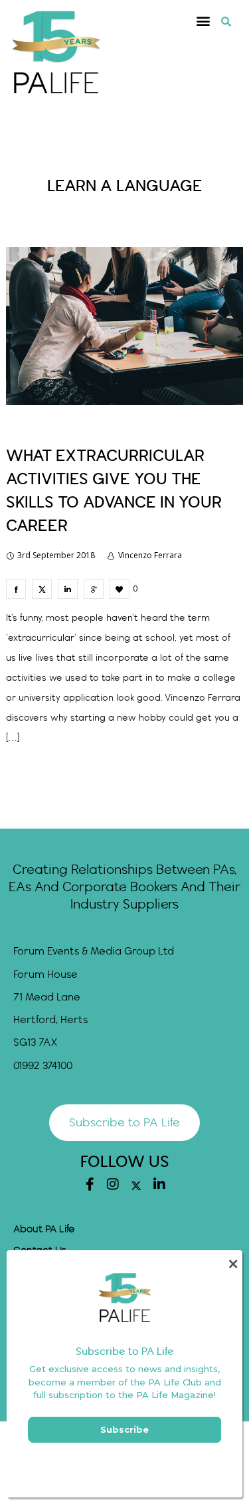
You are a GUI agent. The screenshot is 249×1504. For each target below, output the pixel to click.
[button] (203, 21)
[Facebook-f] (89, 1184)
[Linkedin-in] (159, 1184)
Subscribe (124, 1429)
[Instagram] (113, 1184)
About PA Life (43, 1229)
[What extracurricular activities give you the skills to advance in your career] (16, 589)
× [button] (232, 1264)
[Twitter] (136, 1185)
